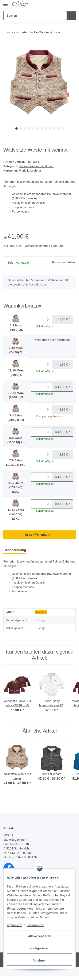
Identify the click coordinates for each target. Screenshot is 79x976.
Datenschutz (35, 925)
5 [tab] (33, 128)
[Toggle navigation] (5, 2)
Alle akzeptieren (39, 936)
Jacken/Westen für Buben (36, 166)
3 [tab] (25, 128)
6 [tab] (37, 128)
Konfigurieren (40, 948)
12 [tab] (63, 128)
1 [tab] (16, 128)
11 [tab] (58, 128)
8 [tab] (46, 128)
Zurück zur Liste (17, 32)
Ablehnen (40, 960)
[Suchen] (71, 15)
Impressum (14, 925)
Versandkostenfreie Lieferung (44, 245)
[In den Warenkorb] (6, 45)
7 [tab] (41, 128)
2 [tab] (20, 128)
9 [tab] (50, 128)
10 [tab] (54, 128)
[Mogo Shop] (21, 4)
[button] (59, 4)
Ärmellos (41, 612)
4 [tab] (29, 128)
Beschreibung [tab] (14, 550)
